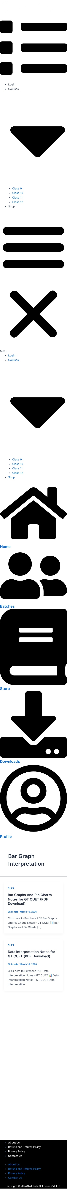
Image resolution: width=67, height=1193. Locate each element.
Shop (11, 206)
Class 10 (17, 193)
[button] (33, 283)
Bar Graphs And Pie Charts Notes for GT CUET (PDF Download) (30, 899)
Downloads (10, 761)
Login (11, 84)
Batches (7, 606)
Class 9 (17, 188)
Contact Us (15, 1156)
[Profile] (33, 832)
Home (5, 546)
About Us (14, 1142)
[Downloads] (33, 757)
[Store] (33, 684)
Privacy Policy (16, 1151)
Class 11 (17, 197)
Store (5, 688)
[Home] (33, 542)
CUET (11, 888)
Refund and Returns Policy (24, 1147)
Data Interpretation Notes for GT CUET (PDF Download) (31, 954)
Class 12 (17, 202)
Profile (6, 836)
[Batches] (33, 601)
